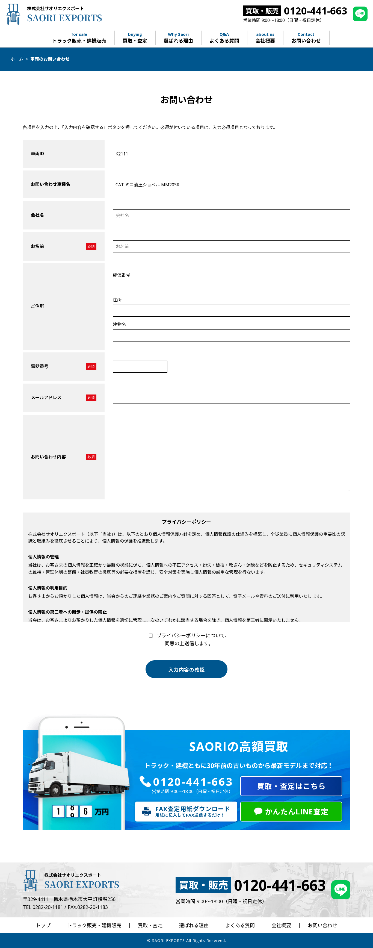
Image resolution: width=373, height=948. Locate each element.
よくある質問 (240, 925)
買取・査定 (150, 925)
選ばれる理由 (194, 925)
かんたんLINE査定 (296, 811)
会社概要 (281, 925)
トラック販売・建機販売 (94, 925)
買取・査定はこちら (291, 786)
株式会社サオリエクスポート (53, 14)
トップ (43, 925)
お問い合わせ (322, 925)
